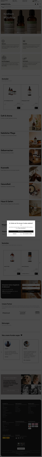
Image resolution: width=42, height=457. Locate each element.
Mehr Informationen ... (22, 228)
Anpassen (14, 233)
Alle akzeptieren (21, 231)
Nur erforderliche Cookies (27, 233)
